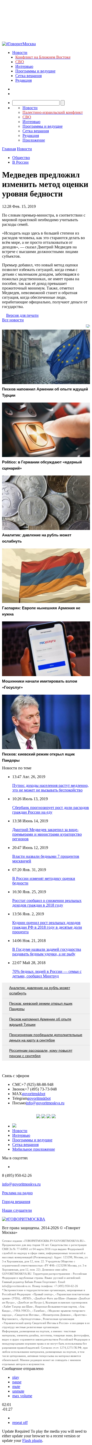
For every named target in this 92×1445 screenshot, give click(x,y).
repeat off (20, 1422)
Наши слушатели (17, 1210)
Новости (19, 52)
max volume (22, 1396)
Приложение (33, 140)
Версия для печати (22, 315)
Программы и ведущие (35, 71)
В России (20, 162)
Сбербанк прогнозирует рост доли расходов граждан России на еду (50, 809)
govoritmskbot (33, 1094)
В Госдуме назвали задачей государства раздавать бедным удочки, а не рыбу (46, 951)
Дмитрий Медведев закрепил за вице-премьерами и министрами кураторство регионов (47, 834)
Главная (9, 149)
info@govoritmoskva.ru (45, 1103)
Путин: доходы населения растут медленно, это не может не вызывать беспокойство (50, 787)
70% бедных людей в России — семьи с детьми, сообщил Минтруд (47, 973)
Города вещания (16, 1201)
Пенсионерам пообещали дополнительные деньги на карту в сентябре (45, 1037)
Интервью (24, 66)
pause (16, 1382)
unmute (18, 1391)
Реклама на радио (17, 1193)
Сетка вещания (28, 75)
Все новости (13, 320)
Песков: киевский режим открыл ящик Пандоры (40, 1006)
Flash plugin (32, 1440)
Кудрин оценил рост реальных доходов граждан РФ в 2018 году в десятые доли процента (47, 927)
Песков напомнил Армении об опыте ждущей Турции (40, 1022)
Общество (21, 157)
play (15, 1377)
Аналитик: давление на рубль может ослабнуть (39, 990)
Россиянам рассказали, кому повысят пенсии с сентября (40, 1053)
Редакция (23, 80)
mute (16, 1386)
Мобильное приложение (33, 1149)
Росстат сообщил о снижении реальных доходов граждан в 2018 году (47, 902)
